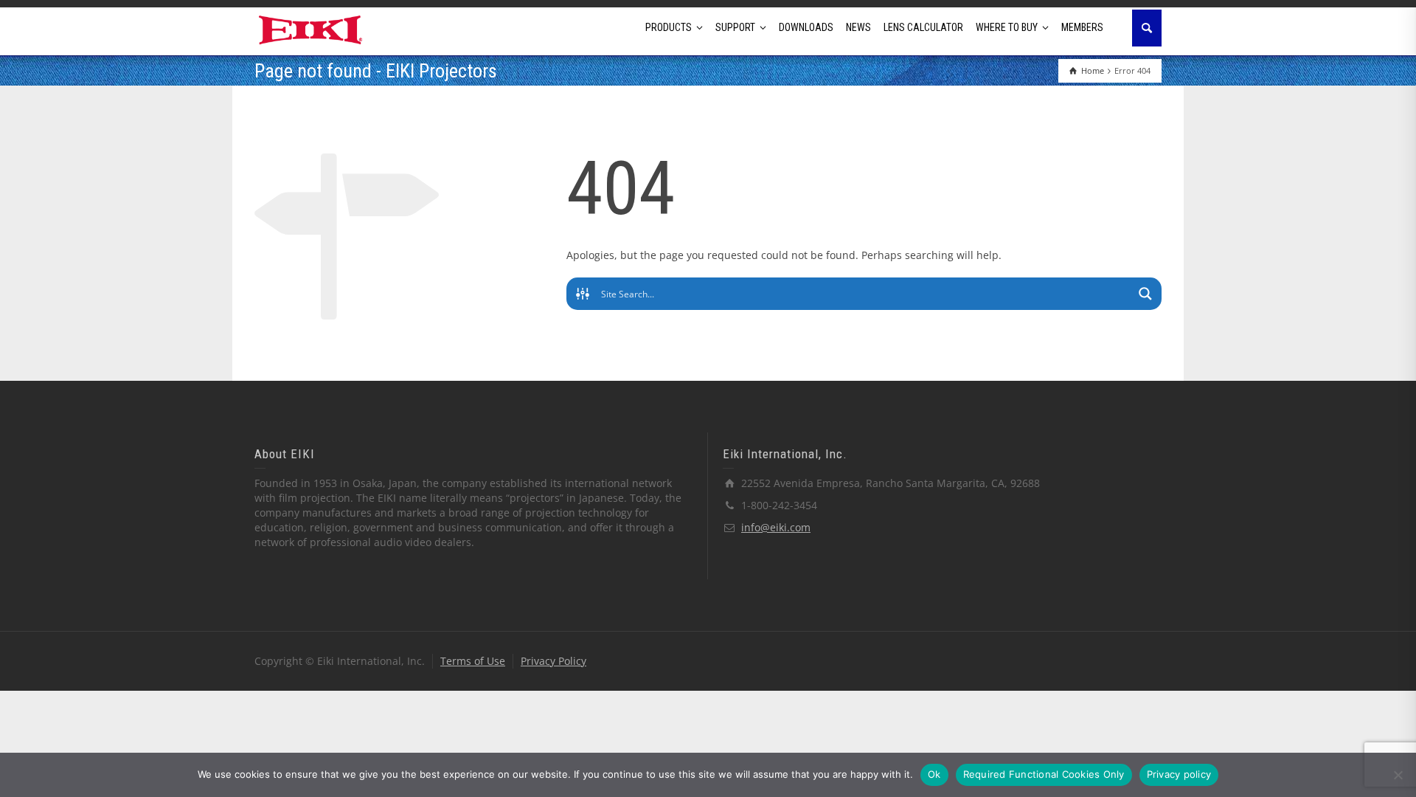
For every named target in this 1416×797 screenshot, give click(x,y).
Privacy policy (1179, 774)
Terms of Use (472, 661)
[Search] (1147, 28)
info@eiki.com (776, 527)
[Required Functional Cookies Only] (1397, 774)
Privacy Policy (553, 661)
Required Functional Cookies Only (1044, 774)
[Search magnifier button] (1145, 293)
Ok (934, 774)
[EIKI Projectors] (310, 28)
